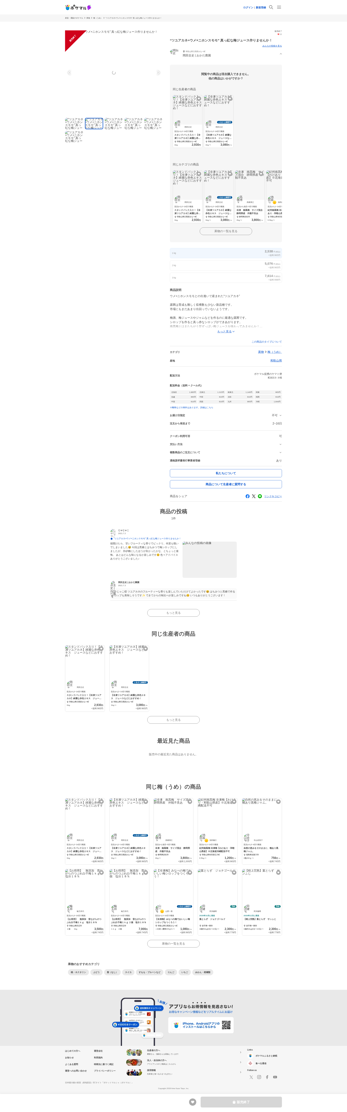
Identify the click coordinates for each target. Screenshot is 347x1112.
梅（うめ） (97, 18)
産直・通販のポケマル (74, 18)
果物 (88, 18)
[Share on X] (254, 496)
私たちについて (226, 473)
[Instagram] (259, 1077)
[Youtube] (275, 1077)
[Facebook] (267, 1077)
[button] (226, 54)
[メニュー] (279, 7)
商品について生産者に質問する (226, 484)
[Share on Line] (260, 496)
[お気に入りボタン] (199, 98)
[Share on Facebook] (247, 496)
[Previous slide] (70, 73)
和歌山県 (276, 360)
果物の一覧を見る (225, 231)
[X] (251, 1077)
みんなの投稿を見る (272, 46)
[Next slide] (158, 73)
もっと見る (173, 612)
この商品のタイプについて (267, 341)
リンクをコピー (273, 496)
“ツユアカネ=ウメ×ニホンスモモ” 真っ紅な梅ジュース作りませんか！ (134, 18)
